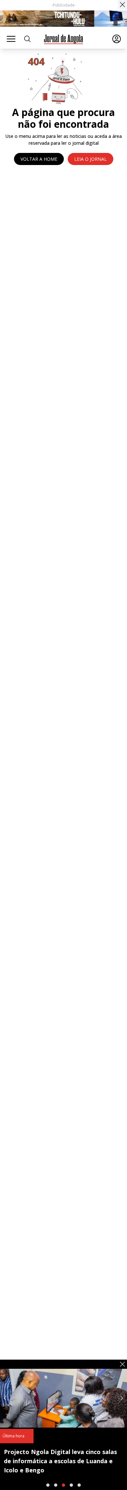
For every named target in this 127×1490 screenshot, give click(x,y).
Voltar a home (39, 159)
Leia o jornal (90, 159)
